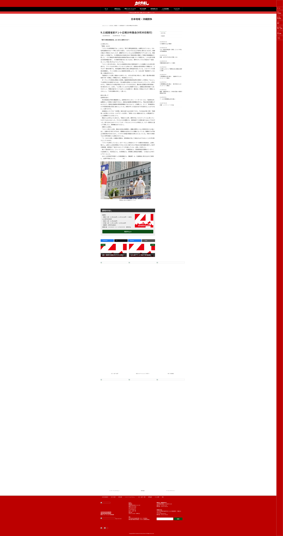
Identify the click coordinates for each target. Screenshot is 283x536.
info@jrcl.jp (133, 509)
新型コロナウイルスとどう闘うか (142, 373)
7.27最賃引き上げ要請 (165, 43)
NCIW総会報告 (279, 17)
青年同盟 (120, 497)
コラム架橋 (157, 497)
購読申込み (128, 231)
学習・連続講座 (171, 373)
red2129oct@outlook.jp (161, 513)
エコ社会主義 (279, 33)
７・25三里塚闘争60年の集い (167, 99)
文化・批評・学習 (141, 497)
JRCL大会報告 (279, 12)
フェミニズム (278, 38)
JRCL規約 (278, 22)
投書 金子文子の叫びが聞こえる (168, 57)
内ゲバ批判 (113, 497)
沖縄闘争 (163, 36)
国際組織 (142, 490)
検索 (178, 519)
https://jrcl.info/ (118, 518)
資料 (163, 497)
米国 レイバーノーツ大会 (167, 105)
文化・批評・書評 (114, 373)
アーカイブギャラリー (170, 490)
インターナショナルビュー (114, 490)
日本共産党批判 (105, 497)
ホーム (278, 8)
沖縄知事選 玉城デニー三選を (167, 63)
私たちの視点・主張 (279, 28)
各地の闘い (163, 33)
